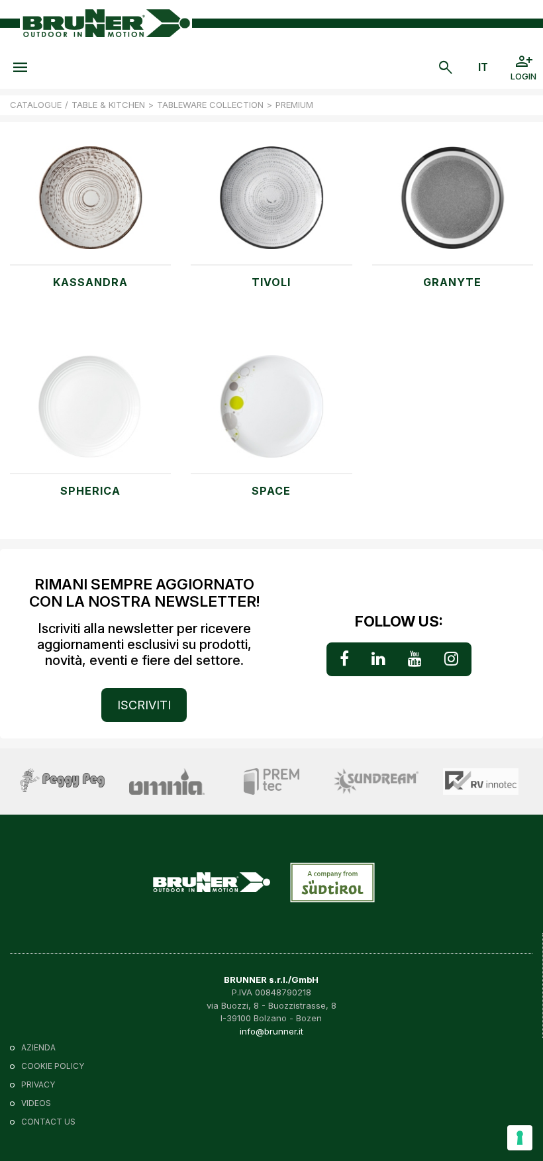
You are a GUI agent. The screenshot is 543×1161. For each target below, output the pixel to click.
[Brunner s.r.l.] (106, 23)
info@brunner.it (271, 1031)
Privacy (38, 1084)
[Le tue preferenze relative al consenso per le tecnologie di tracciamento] (519, 1137)
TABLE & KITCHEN (108, 104)
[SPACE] (271, 413)
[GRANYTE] (452, 204)
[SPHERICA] (90, 413)
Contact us (48, 1122)
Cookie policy (52, 1066)
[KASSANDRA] (90, 204)
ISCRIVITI (144, 705)
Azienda (38, 1047)
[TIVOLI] (271, 204)
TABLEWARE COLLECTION (210, 104)
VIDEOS (36, 1103)
